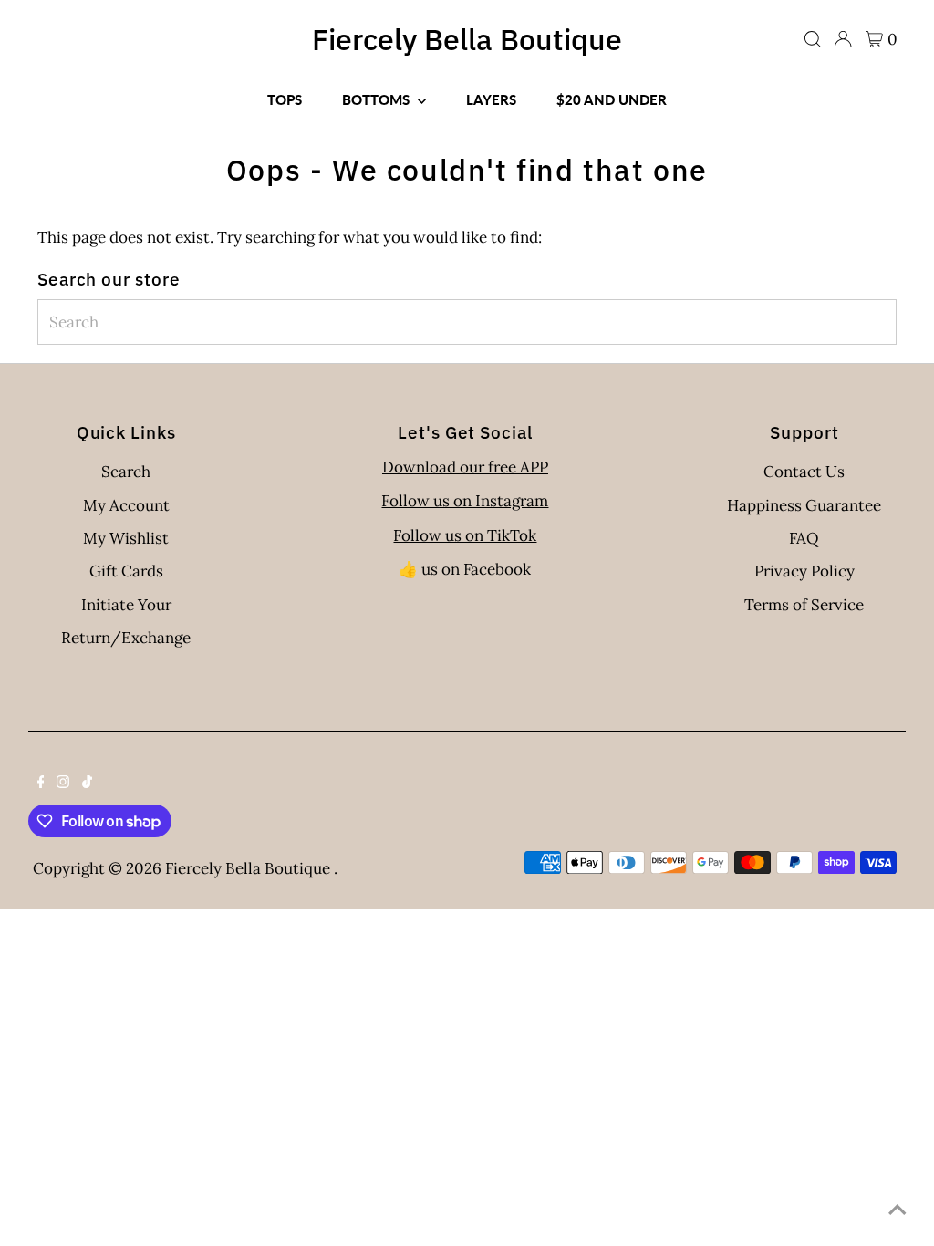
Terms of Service (804, 605)
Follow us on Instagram (464, 501)
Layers (491, 99)
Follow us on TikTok (464, 535)
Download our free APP (465, 467)
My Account (126, 505)
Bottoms (377, 99)
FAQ (804, 538)
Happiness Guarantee (804, 505)
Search (125, 472)
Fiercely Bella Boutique (467, 39)
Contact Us (804, 472)
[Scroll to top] (897, 1209)
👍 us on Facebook (465, 569)
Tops (284, 99)
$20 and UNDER (611, 99)
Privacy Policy (804, 571)
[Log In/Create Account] (843, 39)
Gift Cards (126, 571)
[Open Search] (812, 39)
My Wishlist (126, 538)
